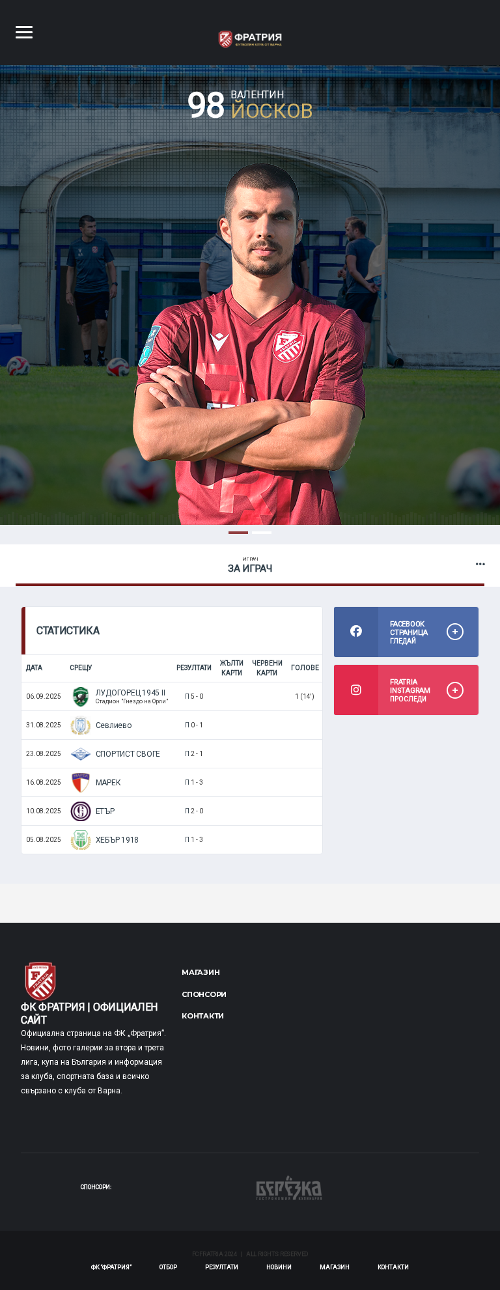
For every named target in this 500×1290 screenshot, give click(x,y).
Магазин (200, 972)
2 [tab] (261, 532)
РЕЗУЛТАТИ (221, 1267)
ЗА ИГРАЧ (250, 565)
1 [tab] (238, 532)
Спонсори (204, 994)
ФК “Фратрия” (111, 1267)
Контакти (203, 1015)
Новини (279, 1267)
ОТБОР (168, 1267)
